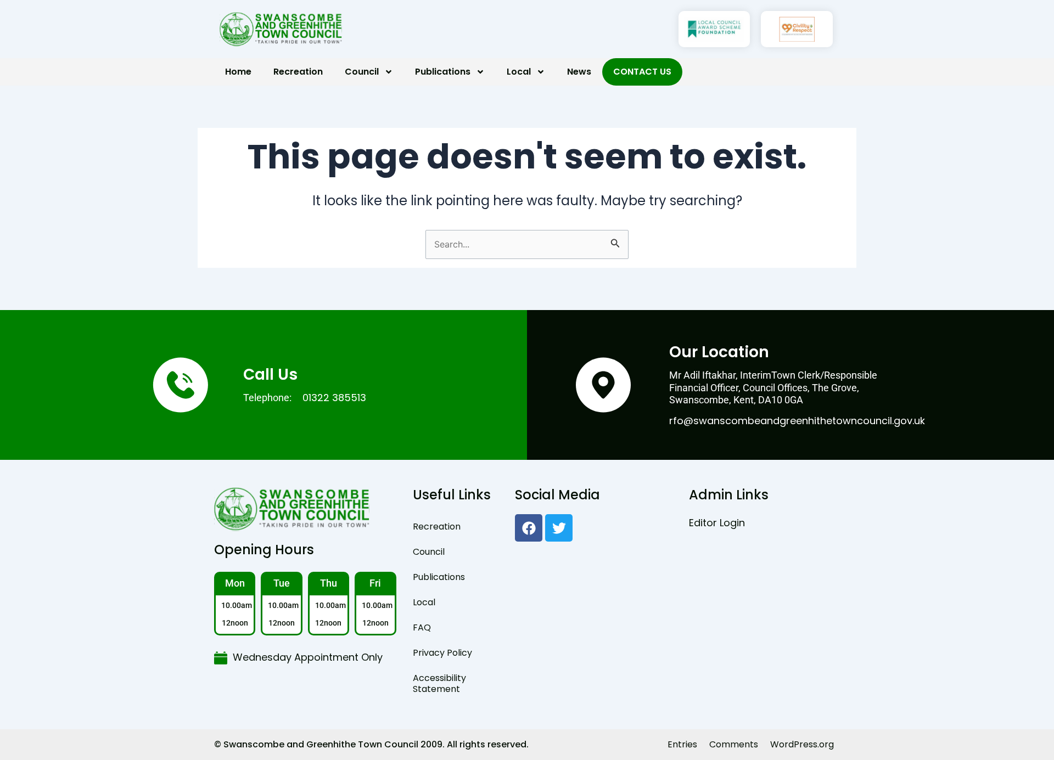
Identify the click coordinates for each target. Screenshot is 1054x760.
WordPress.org (802, 744)
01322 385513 (334, 397)
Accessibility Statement (439, 683)
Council (362, 71)
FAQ (422, 627)
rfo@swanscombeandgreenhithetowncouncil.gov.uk (797, 420)
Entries (682, 744)
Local (519, 71)
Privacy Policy (442, 652)
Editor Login (717, 523)
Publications (442, 71)
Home (238, 71)
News (579, 71)
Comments (733, 744)
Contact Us (642, 71)
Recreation (298, 71)
